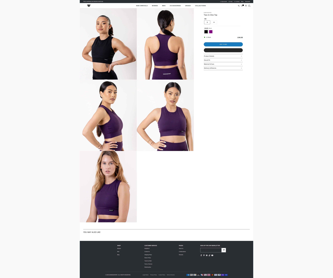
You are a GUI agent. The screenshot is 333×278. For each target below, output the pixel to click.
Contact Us (147, 251)
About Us (181, 248)
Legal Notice (146, 274)
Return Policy (147, 257)
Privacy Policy (153, 274)
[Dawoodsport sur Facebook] (201, 255)
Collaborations (182, 251)
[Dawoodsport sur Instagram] (207, 255)
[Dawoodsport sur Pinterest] (204, 255)
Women (119, 248)
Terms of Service (148, 264)
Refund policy (147, 267)
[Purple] (211, 32)
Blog (118, 254)
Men (118, 251)
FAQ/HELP (147, 248)
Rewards (181, 254)
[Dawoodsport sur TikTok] (209, 255)
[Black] (206, 32)
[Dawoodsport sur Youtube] (212, 255)
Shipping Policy (148, 254)
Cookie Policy (162, 274)
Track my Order (148, 261)
